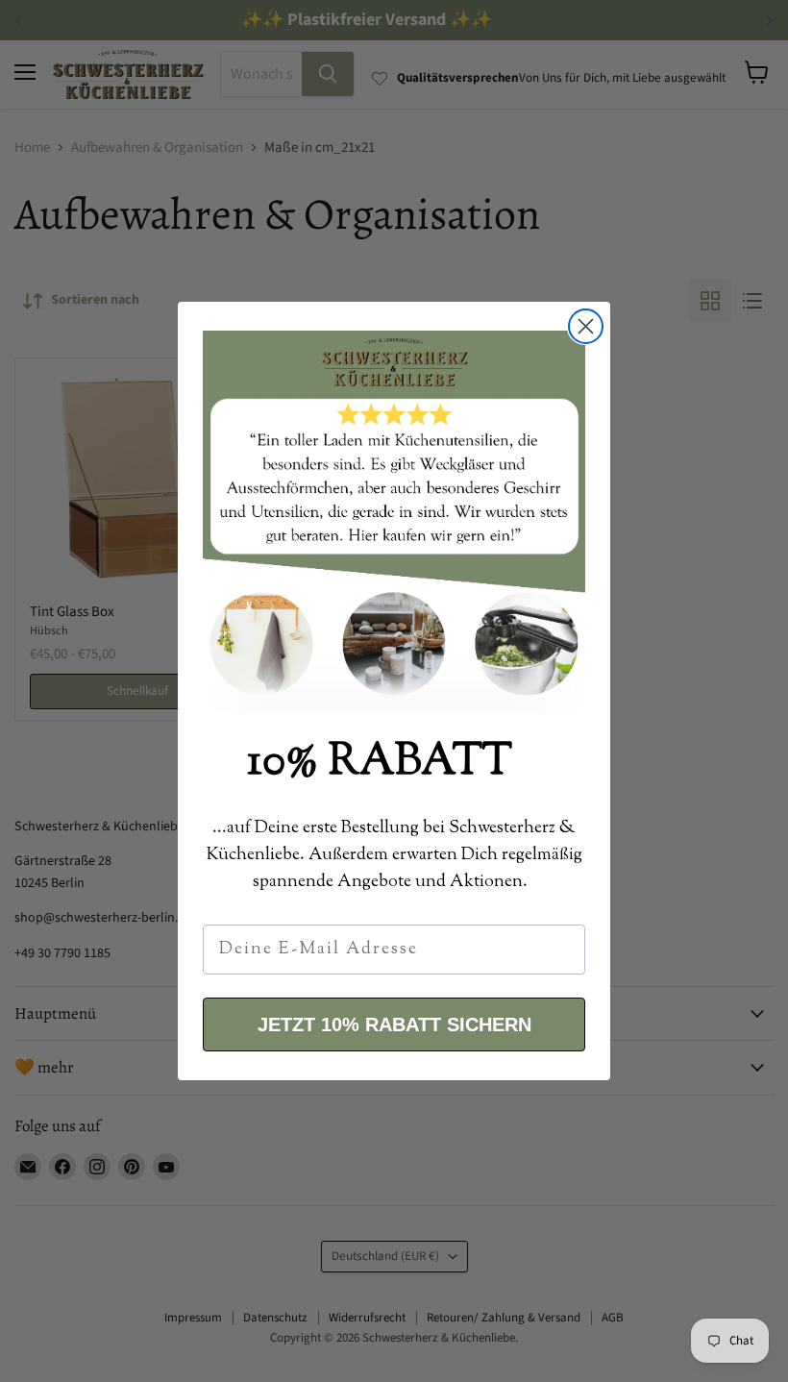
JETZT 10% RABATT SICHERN (394, 1024)
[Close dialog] (586, 326)
